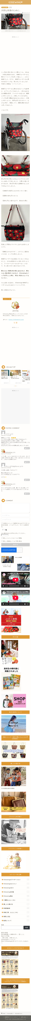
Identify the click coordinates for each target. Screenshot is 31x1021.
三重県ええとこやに (16, 900)
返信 (28, 448)
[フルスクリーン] (27, 586)
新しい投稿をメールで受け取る (12, 541)
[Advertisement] (15, 53)
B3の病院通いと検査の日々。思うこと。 (13, 934)
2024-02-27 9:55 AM (6, 453)
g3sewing (9, 452)
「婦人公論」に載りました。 (9, 937)
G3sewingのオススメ (16, 883)
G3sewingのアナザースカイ (16, 879)
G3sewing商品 (5, 7)
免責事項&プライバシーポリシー (11, 1017)
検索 (2, 925)
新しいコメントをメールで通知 (12, 538)
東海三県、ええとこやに (16, 912)
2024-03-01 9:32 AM (6, 485)
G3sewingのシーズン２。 (9, 939)
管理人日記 (16, 916)
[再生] (3, 586)
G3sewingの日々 (16, 887)
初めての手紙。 (5, 936)
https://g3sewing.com (16, 319)
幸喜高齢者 (16, 908)
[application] (15, 580)
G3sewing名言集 (16, 892)
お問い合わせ (23, 1017)
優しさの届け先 (16, 904)
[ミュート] (25, 586)
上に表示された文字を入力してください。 (13, 533)
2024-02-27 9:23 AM (6, 435)
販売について (16, 920)
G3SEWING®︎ (15, 2)
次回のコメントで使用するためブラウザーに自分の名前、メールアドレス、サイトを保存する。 (15, 525)
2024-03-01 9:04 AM (6, 467)
